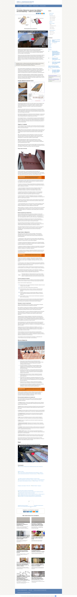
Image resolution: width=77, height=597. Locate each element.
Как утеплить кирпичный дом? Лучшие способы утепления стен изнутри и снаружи (23, 565)
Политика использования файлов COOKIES (23, 592)
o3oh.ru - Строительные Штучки (25, 1)
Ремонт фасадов (52, 28)
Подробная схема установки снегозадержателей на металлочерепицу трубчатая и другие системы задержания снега (23, 579)
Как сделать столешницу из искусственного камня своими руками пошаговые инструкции (37, 524)
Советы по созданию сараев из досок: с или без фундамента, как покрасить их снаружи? (37, 565)
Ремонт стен (51, 34)
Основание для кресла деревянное (53, 75)
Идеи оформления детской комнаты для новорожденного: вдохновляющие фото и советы (37, 578)
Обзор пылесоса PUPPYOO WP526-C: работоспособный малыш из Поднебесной (56, 41)
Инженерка (25, 5)
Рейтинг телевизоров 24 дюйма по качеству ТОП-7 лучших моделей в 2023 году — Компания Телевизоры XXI (54, 67)
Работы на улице (35, 5)
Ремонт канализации (52, 17)
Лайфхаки (30, 5)
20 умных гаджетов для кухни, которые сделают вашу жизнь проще (37, 538)
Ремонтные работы (43, 5)
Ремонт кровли (52, 27)
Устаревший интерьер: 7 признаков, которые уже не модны (37, 551)
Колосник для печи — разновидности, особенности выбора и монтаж (22, 524)
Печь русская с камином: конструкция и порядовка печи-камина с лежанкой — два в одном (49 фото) (56, 71)
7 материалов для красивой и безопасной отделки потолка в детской (22, 551)
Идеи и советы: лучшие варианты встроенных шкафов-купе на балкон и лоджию (23, 538)
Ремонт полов (52, 31)
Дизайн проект (19, 5)
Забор (50, 24)
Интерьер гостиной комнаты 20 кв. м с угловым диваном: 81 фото (56, 59)
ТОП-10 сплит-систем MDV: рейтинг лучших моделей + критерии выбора (56, 63)
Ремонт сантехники (52, 18)
